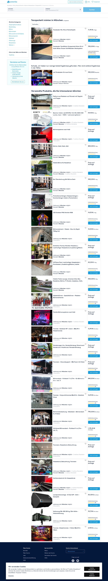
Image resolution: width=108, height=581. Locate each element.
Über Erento (26, 553)
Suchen (92, 10)
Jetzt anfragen (94, 40)
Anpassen (11, 575)
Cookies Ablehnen (92, 574)
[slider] (91, 37)
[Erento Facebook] (73, 560)
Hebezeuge (12, 40)
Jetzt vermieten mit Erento (75, 2)
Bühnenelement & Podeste (16, 33)
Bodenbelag (12, 27)
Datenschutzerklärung (29, 558)
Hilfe (89, 1)
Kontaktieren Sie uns (18, 81)
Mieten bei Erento (50, 553)
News (46, 550)
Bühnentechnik (13, 36)
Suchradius (35, 24)
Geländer (11, 38)
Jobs (24, 555)
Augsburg (11, 55)
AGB (24, 560)
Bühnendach (12, 31)
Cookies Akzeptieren (91, 568)
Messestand (12, 42)
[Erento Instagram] (77, 560)
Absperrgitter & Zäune (15, 24)
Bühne (11, 29)
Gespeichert (97, 1)
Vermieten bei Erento (50, 555)
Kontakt (25, 550)
